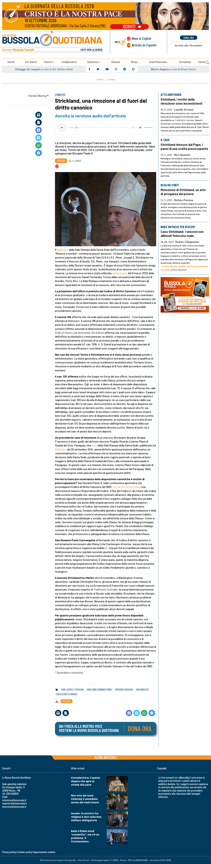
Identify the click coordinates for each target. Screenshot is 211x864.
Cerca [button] (202, 62)
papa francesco (142, 689)
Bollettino (62, 249)
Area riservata (158, 62)
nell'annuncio (119, 273)
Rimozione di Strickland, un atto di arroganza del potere (183, 192)
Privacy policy (9, 852)
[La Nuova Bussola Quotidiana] (52, 42)
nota (94, 445)
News (141, 38)
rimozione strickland (124, 689)
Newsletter (189, 45)
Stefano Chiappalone (187, 242)
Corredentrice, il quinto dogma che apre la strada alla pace (85, 781)
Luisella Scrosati (183, 110)
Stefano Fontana (183, 200)
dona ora (188, 37)
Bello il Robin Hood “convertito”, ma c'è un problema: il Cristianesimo (85, 836)
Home (10, 62)
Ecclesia (111, 79)
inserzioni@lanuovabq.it (14, 806)
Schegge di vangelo (28, 69)
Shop (134, 62)
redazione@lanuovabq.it (14, 800)
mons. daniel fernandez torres (99, 689)
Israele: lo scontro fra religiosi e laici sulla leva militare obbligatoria (86, 817)
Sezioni (48, 62)
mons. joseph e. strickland (72, 689)
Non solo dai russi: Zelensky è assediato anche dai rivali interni (85, 799)
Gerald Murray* (38, 96)
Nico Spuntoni (182, 155)
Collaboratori (69, 62)
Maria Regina (160, 69)
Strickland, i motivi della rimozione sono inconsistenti (181, 101)
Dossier (115, 62)
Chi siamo (31, 62)
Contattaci (185, 62)
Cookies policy (25, 852)
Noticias (144, 45)
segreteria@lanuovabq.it (14, 803)
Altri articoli (105, 757)
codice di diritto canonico (66, 694)
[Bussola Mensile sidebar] (185, 295)
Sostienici (93, 62)
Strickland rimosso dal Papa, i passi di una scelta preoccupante (184, 147)
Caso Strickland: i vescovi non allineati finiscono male (182, 234)
